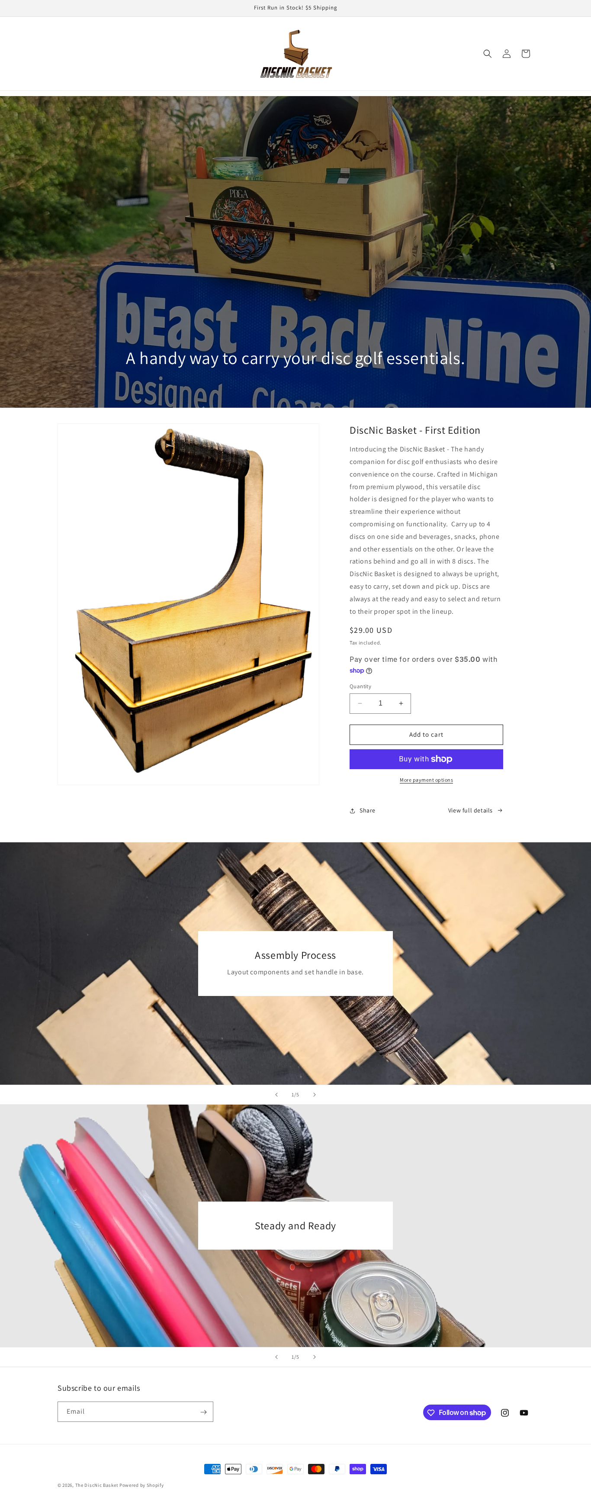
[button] (487, 53)
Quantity (360, 686)
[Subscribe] (203, 1412)
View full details (470, 810)
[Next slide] (314, 1094)
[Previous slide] (276, 1094)
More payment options (426, 780)
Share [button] (368, 810)
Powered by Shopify (141, 1485)
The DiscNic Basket (97, 1485)
